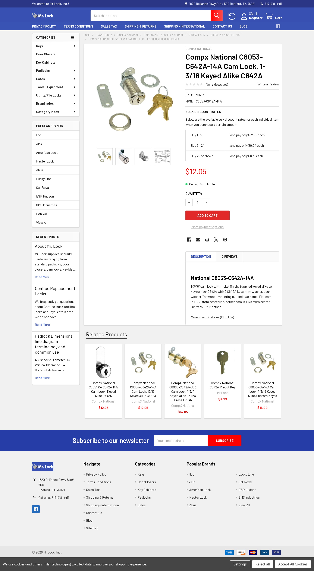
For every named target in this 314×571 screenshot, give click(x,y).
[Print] (207, 239)
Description (201, 256)
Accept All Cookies (293, 564)
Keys (39, 46)
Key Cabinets (46, 62)
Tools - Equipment (49, 87)
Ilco (38, 135)
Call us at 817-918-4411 (53, 497)
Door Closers (46, 54)
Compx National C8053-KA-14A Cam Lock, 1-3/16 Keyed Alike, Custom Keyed (262, 389)
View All (41, 222)
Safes (40, 79)
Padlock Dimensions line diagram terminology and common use (53, 343)
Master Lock (45, 161)
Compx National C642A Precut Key (222, 385)
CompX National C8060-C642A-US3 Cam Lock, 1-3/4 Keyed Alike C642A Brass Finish (182, 391)
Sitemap (92, 528)
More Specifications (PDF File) (212, 317)
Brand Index (45, 103)
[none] (133, 99)
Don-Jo (41, 214)
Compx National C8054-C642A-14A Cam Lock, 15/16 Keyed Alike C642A (143, 389)
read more (42, 277)
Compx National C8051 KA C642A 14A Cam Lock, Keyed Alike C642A (103, 389)
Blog (244, 26)
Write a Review (268, 84)
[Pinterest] (225, 239)
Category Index (47, 112)
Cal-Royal (43, 187)
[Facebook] (278, 26)
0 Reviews (230, 256)
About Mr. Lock (48, 246)
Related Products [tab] (106, 334)
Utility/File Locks (49, 95)
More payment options (207, 227)
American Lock (47, 152)
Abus (39, 170)
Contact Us (222, 26)
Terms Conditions (78, 26)
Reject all (262, 564)
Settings (240, 564)
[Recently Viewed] (233, 16)
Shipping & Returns (140, 26)
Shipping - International (184, 26)
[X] (216, 239)
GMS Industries (46, 205)
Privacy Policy (44, 26)
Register (256, 18)
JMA (39, 144)
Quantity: (193, 193)
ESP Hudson (45, 196)
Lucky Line (43, 179)
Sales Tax (109, 26)
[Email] (198, 239)
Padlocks (43, 70)
